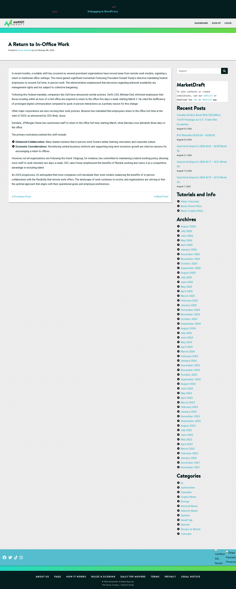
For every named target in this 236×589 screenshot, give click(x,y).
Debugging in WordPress (103, 11)
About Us (42, 576)
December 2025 (190, 254)
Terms (155, 576)
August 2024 (188, 328)
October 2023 (189, 374)
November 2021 (190, 467)
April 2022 (187, 444)
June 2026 (187, 235)
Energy (185, 501)
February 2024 (189, 356)
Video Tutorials (190, 201)
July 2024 (186, 333)
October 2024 (189, 319)
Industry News (189, 510)
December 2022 (190, 416)
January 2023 (189, 411)
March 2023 (188, 402)
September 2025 (191, 268)
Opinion (185, 515)
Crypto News (188, 496)
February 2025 (189, 300)
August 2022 (188, 425)
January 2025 (189, 305)
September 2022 (191, 421)
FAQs (57, 576)
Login (228, 23)
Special (185, 524)
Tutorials (186, 533)
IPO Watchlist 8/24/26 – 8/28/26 (196, 135)
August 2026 (188, 226)
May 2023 (186, 393)
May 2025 (186, 286)
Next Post (162, 196)
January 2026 (189, 249)
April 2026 (187, 245)
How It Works (76, 576)
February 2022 (189, 453)
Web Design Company (110, 585)
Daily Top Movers (133, 576)
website (208, 95)
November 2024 (190, 314)
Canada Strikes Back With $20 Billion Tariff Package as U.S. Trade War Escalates (199, 120)
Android (206, 99)
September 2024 (191, 323)
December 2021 (190, 462)
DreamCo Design (127, 585)
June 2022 (187, 434)
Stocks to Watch (191, 529)
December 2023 (190, 365)
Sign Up (216, 23)
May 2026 (186, 240)
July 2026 (186, 231)
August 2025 (188, 272)
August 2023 (188, 383)
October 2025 (189, 263)
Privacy (170, 576)
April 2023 (187, 397)
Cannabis (186, 492)
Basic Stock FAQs (191, 206)
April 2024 (187, 346)
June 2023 (187, 388)
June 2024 (187, 337)
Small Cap (186, 520)
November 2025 (190, 258)
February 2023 (189, 407)
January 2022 (189, 458)
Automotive (188, 487)
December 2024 (190, 309)
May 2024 (186, 342)
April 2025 (187, 291)
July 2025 (186, 277)
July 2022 (186, 430)
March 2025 (188, 295)
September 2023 (191, 379)
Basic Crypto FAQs (192, 210)
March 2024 (188, 351)
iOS (195, 99)
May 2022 (186, 439)
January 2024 (189, 360)
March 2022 (188, 448)
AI (182, 482)
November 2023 (190, 370)
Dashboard (201, 23)
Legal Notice (190, 576)
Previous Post (22, 196)
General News (24, 50)
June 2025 (187, 282)
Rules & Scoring (103, 576)
